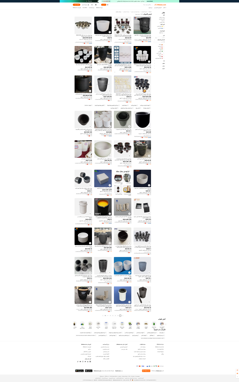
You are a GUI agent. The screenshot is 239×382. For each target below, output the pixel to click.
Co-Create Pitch (160, 349)
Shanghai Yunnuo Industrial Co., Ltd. (124, 100)
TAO (129, 376)
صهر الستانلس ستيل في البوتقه (124, 335)
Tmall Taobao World (113, 376)
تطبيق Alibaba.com (97, 370)
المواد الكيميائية (144, 11)
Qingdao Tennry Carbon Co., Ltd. (145, 163)
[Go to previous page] (123, 315)
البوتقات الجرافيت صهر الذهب (144, 105)
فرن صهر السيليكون (160, 335)
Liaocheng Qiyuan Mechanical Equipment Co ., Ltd (142, 253)
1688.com (107, 376)
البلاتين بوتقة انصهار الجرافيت (99, 105)
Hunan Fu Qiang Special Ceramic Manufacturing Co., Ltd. (122, 222)
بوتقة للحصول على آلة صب (129, 332)
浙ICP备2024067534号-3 (151, 380)
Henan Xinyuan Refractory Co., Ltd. (144, 222)
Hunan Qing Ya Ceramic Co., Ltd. (125, 69)
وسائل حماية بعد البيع (142, 354)
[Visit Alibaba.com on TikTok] (78, 361)
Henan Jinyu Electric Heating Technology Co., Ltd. (83, 98)
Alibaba (150, 11)
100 (105, 315)
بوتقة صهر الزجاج (135, 335)
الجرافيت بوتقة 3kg (146, 108)
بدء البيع (89, 349)
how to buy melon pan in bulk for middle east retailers (85, 335)
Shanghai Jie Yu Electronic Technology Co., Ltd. (122, 42)
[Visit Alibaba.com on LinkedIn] (88, 361)
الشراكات (89, 356)
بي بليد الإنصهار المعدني (102, 335)
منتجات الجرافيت (126, 11)
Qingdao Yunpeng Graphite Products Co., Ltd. (122, 133)
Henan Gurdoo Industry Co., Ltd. (125, 251)
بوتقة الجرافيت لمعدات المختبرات (85, 332)
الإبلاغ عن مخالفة (106, 358)
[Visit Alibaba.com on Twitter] (85, 361)
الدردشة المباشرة (106, 349)
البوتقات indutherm (88, 105)
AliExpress (102, 376)
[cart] (92, 4)
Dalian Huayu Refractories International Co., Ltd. (103, 99)
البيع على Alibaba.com (87, 346)
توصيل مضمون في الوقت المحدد (140, 351)
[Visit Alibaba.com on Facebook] (90, 361)
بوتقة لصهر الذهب (133, 105)
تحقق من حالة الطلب (87, 351)
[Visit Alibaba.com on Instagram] (83, 361)
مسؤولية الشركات (160, 351)
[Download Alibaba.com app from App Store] (88, 371)
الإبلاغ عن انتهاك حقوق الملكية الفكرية (102, 356)
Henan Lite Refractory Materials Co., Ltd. (143, 99)
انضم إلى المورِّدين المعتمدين (86, 354)
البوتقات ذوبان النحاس (139, 332)
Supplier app (118, 370)
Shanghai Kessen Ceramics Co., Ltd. (144, 193)
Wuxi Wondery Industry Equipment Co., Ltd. (142, 136)
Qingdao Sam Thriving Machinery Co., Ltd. (84, 193)
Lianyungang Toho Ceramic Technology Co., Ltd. (83, 163)
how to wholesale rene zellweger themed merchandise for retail (152, 338)
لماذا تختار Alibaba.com (159, 346)
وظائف (162, 354)
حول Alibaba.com (160, 344)
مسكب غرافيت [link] (118, 11)
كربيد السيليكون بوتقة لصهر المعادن (99, 332)
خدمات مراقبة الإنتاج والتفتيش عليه (139, 356)
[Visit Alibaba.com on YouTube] (80, 361)
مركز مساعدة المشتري (105, 346)
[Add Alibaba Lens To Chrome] (146, 371)
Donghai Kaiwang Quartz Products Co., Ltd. (103, 40)
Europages (137, 376)
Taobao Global (124, 376)
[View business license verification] (130, 380)
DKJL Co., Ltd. (89, 134)
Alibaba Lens (159, 370)
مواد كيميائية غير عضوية (135, 11)
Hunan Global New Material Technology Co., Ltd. (83, 223)
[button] (107, 4)
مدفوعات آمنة (143, 346)
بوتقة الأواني (151, 335)
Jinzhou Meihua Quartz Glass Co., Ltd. (85, 69)
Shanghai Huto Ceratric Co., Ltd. (105, 194)
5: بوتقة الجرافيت (124, 105)
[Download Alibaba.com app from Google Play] (79, 371)
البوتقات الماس (143, 335)
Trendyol (132, 376)
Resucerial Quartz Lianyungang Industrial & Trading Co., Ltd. (103, 163)
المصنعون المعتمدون (123, 346)
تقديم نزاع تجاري (106, 351)
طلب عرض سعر (124, 349)
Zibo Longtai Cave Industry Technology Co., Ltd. (142, 71)
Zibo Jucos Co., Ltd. (108, 222)
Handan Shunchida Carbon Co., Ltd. (124, 165)
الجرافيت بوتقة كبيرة (114, 108)
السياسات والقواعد (142, 358)
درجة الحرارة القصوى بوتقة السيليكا (112, 105)
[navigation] (159, 163)
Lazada (119, 376)
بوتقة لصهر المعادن (112, 335)
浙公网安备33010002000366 (140, 380)
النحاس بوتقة (138, 108)
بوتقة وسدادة (161, 332)
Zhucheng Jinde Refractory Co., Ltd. (105, 69)
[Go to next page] (103, 315)
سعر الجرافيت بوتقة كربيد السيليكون (126, 108)
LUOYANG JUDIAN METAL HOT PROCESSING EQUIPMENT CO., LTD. (142, 40)
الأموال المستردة (106, 354)
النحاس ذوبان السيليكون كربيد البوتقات (115, 332)
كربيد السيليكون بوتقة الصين (151, 332)
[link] (237, 370)
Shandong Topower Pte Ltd (106, 134)
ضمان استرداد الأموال (142, 349)
